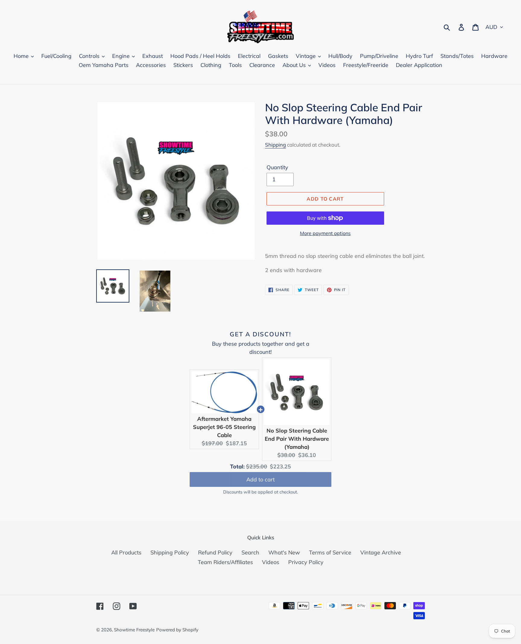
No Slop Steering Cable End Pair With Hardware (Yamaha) (297, 438)
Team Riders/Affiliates (225, 562)
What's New (284, 552)
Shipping (275, 144)
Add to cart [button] (260, 479)
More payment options (325, 233)
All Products (126, 552)
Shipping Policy (169, 552)
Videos (270, 562)
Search (250, 552)
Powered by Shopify (177, 630)
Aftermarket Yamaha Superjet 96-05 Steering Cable (224, 427)
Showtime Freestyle (134, 630)
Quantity (277, 167)
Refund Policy (215, 552)
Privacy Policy (306, 562)
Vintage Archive (380, 552)
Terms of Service (330, 552)
